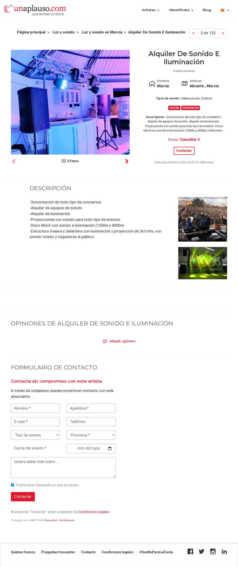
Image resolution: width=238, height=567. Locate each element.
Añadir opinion (122, 341)
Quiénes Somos (23, 552)
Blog (207, 10)
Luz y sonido (64, 32)
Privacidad (50, 520)
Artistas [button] (148, 10)
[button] (225, 10)
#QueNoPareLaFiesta (156, 552)
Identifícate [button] (179, 10)
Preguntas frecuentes (58, 552)
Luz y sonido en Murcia (102, 32)
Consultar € (190, 139)
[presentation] (13, 161)
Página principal (31, 32)
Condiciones (66, 520)
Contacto (88, 552)
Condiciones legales (117, 552)
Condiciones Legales (94, 512)
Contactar (184, 151)
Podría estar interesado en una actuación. (47, 485)
